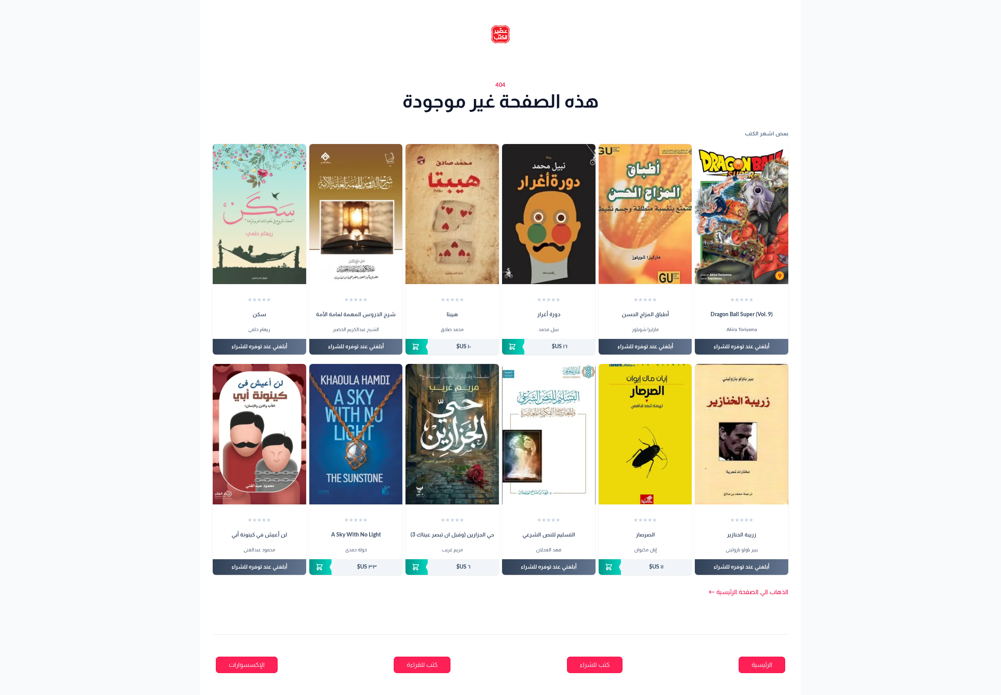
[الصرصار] (645, 434)
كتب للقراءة (422, 665)
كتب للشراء (595, 665)
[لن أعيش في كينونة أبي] (259, 434)
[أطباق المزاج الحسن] (645, 214)
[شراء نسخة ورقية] (549, 347)
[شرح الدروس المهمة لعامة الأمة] (356, 214)
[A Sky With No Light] (356, 434)
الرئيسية (762, 665)
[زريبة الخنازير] (741, 434)
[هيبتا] (452, 214)
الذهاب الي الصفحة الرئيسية (748, 592)
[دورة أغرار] (549, 214)
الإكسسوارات (247, 665)
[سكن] (259, 214)
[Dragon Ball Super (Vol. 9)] (741, 214)
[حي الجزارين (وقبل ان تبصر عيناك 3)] (452, 434)
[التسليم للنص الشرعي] (549, 434)
